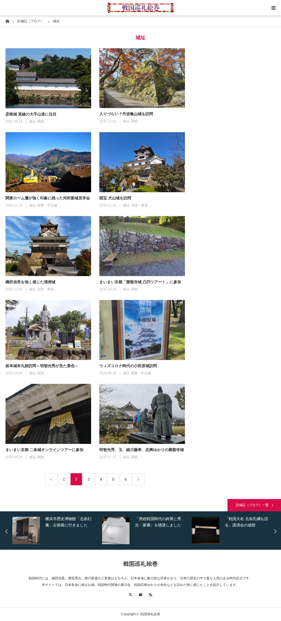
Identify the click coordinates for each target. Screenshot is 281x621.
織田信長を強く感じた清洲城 (30, 282)
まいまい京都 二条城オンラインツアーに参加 (44, 449)
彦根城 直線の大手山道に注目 (31, 114)
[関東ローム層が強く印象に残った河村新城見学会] (48, 162)
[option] (63, 530)
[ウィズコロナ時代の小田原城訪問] (142, 330)
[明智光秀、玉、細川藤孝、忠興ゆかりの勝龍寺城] (142, 414)
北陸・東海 (139, 205)
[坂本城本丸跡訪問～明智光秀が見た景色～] (48, 330)
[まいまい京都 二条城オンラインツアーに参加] (48, 414)
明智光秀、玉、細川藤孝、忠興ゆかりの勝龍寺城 (141, 449)
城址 (32, 121)
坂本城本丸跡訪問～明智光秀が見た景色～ (41, 366)
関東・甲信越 (47, 205)
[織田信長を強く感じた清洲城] (48, 246)
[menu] (273, 7)
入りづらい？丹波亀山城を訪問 (126, 114)
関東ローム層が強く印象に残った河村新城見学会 (47, 198)
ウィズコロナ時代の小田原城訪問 (128, 366)
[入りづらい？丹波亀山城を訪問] (142, 78)
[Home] (7, 21)
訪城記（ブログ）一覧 (252, 505)
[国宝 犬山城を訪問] (142, 162)
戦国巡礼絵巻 (140, 563)
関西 (40, 121)
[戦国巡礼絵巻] (140, 7)
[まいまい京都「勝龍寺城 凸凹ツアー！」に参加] (142, 246)
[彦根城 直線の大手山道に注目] (48, 78)
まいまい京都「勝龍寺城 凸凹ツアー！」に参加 (140, 282)
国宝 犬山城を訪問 (115, 198)
